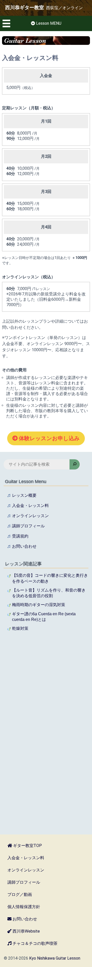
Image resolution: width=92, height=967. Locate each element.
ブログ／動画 (19, 894)
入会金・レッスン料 (30, 505)
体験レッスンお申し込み (49, 438)
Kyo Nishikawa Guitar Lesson (54, 958)
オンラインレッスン (30, 516)
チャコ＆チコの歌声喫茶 (34, 943)
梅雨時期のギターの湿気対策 (38, 605)
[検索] (75, 464)
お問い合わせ (24, 546)
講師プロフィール (28, 526)
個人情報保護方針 (23, 906)
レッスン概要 (24, 495)
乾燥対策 (20, 628)
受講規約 (20, 536)
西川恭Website (26, 931)
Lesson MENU (48, 23)
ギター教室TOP (27, 845)
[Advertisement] (46, 689)
